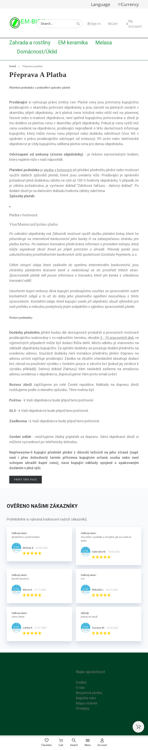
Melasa (103, 43)
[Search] (78, 23)
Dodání (81, 682)
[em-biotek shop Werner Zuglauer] (30, 23)
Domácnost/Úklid (37, 52)
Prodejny (82, 708)
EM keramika (73, 43)
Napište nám (86, 698)
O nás (80, 688)
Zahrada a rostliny (29, 43)
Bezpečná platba (89, 693)
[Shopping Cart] (138, 727)
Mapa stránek (86, 703)
